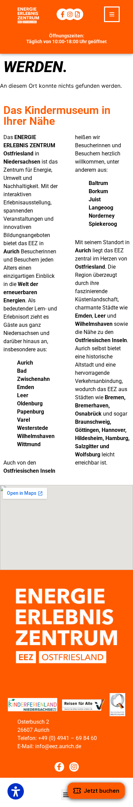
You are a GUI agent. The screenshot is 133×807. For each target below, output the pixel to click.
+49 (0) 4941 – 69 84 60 (67, 738)
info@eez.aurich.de (58, 746)
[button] (112, 14)
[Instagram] (70, 14)
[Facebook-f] (62, 14)
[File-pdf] (77, 14)
